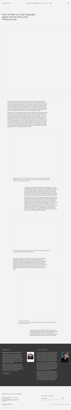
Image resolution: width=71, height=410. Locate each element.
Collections (29, 3)
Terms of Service (67, 404)
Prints (40, 3)
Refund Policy (62, 404)
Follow (50, 3)
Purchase (6, 373)
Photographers (35, 3)
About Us (52, 404)
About (47, 3)
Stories (43, 3)
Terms (47, 400)
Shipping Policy (57, 404)
